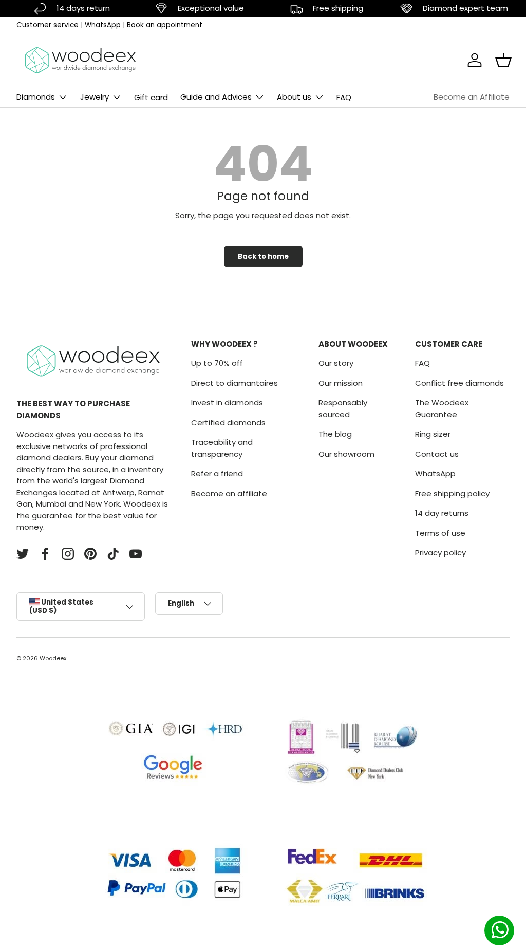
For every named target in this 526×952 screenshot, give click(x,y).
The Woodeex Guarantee (441, 408)
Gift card (151, 97)
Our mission (340, 383)
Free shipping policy (452, 493)
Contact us (437, 454)
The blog (335, 434)
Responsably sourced (342, 408)
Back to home (263, 256)
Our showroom (346, 454)
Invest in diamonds (227, 402)
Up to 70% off (217, 363)
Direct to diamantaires (234, 383)
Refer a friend (217, 473)
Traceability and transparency (222, 448)
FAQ (343, 97)
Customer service (47, 25)
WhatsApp (103, 25)
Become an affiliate (229, 493)
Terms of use (440, 533)
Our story (335, 363)
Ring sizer (432, 434)
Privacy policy (440, 552)
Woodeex (53, 658)
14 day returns (441, 513)
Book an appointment (164, 25)
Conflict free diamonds (459, 383)
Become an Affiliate (472, 96)
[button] (503, 60)
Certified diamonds (228, 422)
